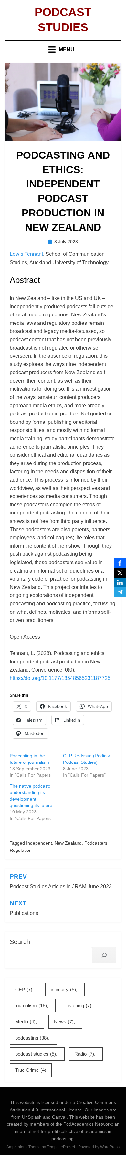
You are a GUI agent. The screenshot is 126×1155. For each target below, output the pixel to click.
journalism (31, 1005)
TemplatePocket (61, 1147)
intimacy (63, 989)
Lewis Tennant (26, 254)
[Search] (104, 955)
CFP (23, 989)
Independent (39, 843)
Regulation (21, 850)
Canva (59, 1117)
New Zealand (68, 843)
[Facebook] (120, 563)
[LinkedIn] (120, 582)
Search (20, 941)
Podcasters (95, 843)
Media (25, 1021)
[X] (120, 573)
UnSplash (32, 1117)
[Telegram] (120, 592)
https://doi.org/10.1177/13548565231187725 (60, 678)
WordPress (110, 1147)
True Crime (30, 1070)
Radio (84, 1054)
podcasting (31, 1037)
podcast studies (35, 1054)
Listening (78, 1005)
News (64, 1021)
